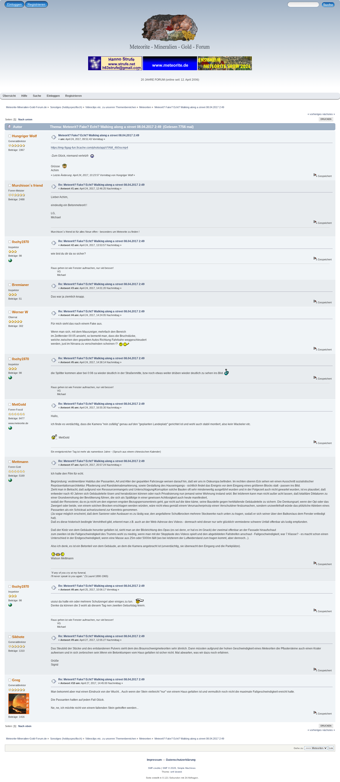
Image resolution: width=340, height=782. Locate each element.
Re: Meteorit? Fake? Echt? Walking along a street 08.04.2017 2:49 (101, 184)
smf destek (176, 771)
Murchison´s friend (27, 185)
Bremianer (20, 285)
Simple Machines (186, 768)
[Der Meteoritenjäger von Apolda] (10, 428)
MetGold (19, 404)
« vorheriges (315, 114)
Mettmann (20, 462)
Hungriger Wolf (24, 136)
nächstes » (328, 114)
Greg (16, 680)
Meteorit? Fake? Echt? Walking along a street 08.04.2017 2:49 (98, 135)
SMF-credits (154, 768)
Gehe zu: (299, 748)
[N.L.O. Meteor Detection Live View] (10, 261)
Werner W (20, 312)
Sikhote (18, 637)
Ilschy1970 (20, 242)
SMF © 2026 (169, 768)
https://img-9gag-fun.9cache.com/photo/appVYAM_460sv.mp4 (89, 147)
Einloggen (14, 4)
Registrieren (36, 4)
